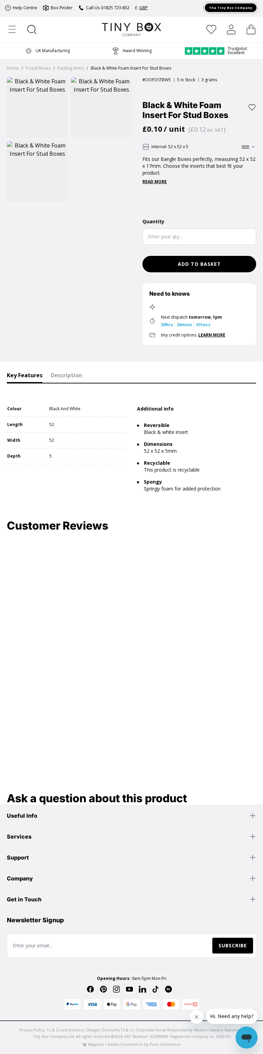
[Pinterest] (103, 989)
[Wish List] (211, 29)
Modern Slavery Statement (218, 1029)
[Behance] (168, 989)
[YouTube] (129, 989)
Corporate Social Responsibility (164, 1029)
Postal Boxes (38, 68)
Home (13, 68)
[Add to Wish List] (252, 107)
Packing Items (71, 68)
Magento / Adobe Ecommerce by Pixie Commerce (134, 1044)
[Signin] (231, 29)
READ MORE (154, 182)
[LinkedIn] (142, 989)
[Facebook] (90, 989)
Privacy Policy (32, 1029)
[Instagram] (116, 989)
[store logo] (132, 29)
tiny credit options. (193, 335)
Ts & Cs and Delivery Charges (73, 1029)
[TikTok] (155, 989)
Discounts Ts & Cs (118, 1029)
